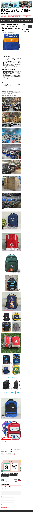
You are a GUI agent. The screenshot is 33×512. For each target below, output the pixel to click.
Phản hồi (2, 490)
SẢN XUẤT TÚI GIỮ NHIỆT (28, 20)
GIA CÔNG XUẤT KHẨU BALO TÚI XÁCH (6, 20)
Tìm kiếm (23, 24)
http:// (5, 454)
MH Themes (22, 511)
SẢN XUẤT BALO (14, 20)
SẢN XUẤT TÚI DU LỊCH (20, 20)
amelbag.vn (17, 454)
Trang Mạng (2, 501)
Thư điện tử (2, 499)
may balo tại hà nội (6, 473)
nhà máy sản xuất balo (13, 473)
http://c (14, 454)
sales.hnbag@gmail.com (7, 458)
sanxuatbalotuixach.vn (9, 454)
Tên (1, 496)
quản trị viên (9, 32)
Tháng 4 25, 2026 (4, 32)
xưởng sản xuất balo (5, 476)
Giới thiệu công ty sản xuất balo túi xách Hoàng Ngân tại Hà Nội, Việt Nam (12, 18)
